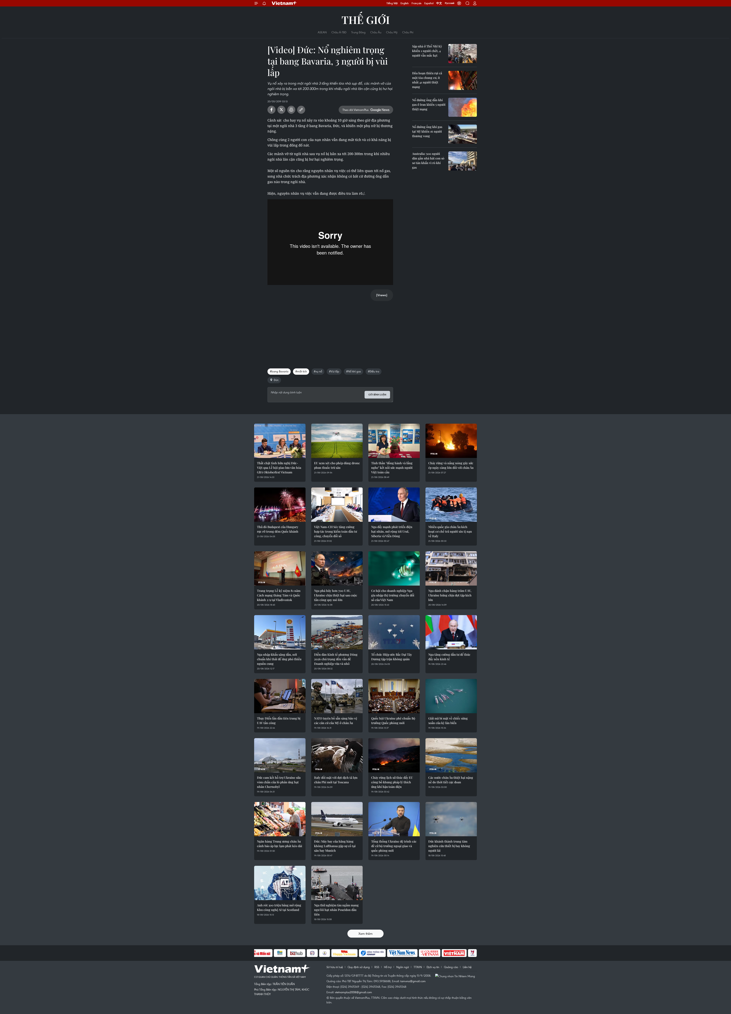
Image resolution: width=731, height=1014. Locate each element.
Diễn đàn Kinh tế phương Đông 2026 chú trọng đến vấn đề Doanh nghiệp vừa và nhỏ (336, 659)
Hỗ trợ (388, 967)
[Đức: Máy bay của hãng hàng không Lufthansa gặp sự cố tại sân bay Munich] (337, 819)
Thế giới (366, 19)
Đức (276, 380)
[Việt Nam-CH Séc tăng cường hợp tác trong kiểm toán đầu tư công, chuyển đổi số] (337, 504)
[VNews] (472, 953)
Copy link (301, 110)
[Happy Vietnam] (344, 953)
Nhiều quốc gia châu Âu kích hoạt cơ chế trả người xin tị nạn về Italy (450, 531)
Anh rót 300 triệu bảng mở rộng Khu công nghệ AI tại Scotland (279, 907)
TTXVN (418, 967)
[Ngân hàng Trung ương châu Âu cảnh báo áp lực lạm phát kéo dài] (280, 819)
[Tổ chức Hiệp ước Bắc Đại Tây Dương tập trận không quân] (394, 632)
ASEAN (322, 32)
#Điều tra (373, 371)
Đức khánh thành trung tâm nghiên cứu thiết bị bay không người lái (449, 845)
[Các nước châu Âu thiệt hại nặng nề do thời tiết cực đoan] (451, 755)
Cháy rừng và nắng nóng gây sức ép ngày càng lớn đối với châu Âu (450, 465)
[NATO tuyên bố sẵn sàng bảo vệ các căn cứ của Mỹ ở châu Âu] (337, 696)
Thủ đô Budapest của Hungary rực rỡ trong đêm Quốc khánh (277, 529)
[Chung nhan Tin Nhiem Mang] (456, 976)
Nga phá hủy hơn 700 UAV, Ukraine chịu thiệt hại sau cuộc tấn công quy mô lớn (335, 595)
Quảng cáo (451, 967)
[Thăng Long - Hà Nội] (459, 3)
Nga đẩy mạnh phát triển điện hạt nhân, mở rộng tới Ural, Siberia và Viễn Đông (391, 531)
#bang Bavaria (279, 371)
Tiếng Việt (392, 3)
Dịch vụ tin (433, 967)
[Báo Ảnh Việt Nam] (454, 953)
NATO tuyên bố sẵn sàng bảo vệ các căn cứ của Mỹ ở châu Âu (335, 720)
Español (428, 3)
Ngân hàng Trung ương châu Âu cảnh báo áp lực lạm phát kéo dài (279, 843)
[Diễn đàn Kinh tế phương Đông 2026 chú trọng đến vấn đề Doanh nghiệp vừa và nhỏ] (337, 632)
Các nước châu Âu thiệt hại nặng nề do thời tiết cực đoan (450, 780)
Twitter (281, 110)
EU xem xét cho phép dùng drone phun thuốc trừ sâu (337, 465)
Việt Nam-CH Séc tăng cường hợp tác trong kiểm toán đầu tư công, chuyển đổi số (335, 531)
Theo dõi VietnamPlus (355, 110)
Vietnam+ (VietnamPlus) (284, 3)
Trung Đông (358, 32)
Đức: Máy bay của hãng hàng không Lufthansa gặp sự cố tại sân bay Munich (335, 845)
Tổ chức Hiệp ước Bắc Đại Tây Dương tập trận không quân (391, 656)
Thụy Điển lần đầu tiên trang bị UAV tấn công (278, 720)
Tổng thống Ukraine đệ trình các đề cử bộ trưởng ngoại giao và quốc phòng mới (394, 845)
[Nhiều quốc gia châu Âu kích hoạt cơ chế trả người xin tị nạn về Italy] (451, 504)
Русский (449, 3)
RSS (376, 967)
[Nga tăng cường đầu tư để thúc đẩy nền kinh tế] (451, 632)
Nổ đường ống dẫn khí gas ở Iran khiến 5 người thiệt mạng (428, 104)
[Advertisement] (330, 330)
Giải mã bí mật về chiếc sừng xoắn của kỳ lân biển (448, 720)
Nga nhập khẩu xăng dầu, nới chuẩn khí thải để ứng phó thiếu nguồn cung (279, 659)
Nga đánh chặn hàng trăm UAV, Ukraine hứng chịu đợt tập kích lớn (450, 595)
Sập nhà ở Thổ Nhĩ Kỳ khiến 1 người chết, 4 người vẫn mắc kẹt (427, 50)
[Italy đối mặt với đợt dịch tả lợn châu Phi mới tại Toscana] (337, 755)
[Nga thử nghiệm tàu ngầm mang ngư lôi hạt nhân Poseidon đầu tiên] (337, 883)
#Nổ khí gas (353, 371)
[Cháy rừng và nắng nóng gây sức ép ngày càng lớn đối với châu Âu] (451, 441)
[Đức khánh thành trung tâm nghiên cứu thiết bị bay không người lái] (451, 819)
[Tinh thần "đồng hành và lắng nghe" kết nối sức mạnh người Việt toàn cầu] (394, 441)
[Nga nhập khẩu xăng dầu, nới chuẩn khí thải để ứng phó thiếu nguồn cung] (280, 632)
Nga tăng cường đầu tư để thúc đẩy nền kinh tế (449, 656)
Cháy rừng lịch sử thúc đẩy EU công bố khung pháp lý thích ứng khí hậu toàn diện (392, 782)
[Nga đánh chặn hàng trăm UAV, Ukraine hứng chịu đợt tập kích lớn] (451, 568)
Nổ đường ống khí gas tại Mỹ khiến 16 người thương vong (427, 131)
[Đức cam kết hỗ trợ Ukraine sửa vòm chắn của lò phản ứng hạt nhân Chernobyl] (280, 755)
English (405, 3)
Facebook (271, 110)
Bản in (291, 110)
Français (416, 3)
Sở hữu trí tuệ (334, 967)
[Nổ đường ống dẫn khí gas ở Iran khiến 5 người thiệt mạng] (462, 107)
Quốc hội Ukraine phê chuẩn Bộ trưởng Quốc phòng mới (393, 720)
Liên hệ (467, 967)
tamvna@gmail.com (413, 981)
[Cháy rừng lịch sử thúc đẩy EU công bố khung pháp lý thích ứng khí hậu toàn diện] (394, 755)
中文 (439, 3)
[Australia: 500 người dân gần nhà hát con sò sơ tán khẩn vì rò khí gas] (462, 160)
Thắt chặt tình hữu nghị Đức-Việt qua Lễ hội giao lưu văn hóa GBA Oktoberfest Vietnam (279, 467)
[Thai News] (324, 953)
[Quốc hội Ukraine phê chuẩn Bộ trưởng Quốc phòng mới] (394, 696)
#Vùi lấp (334, 371)
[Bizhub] (296, 953)
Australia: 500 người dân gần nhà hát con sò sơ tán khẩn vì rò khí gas (428, 160)
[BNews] (280, 953)
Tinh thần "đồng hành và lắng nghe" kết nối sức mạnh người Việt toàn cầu (392, 467)
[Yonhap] (372, 953)
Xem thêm (365, 933)
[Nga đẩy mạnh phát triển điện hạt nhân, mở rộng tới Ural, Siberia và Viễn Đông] (394, 504)
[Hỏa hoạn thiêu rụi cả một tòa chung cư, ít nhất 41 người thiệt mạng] (462, 80)
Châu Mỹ (391, 32)
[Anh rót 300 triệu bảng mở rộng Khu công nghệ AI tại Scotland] (280, 883)
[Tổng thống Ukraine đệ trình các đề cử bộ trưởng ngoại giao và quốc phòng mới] (394, 819)
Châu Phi (407, 32)
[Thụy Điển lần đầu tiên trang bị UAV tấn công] (280, 696)
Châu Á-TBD (338, 32)
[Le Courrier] (430, 953)
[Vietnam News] (402, 953)
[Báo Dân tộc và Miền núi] (259, 953)
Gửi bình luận (377, 394)
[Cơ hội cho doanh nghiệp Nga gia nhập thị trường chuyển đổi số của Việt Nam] (394, 568)
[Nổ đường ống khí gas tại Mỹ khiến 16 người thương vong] (462, 134)
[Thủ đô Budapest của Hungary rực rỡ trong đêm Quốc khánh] (280, 504)
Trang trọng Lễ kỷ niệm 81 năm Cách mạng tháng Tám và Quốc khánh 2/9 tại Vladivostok (278, 595)
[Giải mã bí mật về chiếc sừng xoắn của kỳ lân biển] (451, 696)
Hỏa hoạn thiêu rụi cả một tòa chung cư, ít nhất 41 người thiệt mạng (427, 80)
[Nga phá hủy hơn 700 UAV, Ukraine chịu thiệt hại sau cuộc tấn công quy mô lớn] (337, 568)
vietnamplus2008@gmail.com (353, 992)
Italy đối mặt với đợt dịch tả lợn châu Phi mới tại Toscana (336, 780)
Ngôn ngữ (402, 967)
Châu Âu (375, 32)
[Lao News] (312, 953)
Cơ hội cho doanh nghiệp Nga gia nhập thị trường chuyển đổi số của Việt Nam (392, 595)
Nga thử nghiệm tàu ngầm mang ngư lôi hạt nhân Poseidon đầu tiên (336, 909)
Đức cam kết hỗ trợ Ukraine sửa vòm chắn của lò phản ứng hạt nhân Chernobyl (279, 782)
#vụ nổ (318, 371)
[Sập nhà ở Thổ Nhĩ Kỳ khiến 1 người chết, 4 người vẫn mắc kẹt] (462, 53)
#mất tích (301, 371)
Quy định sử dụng (359, 967)
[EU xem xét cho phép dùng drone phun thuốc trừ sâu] (337, 441)
